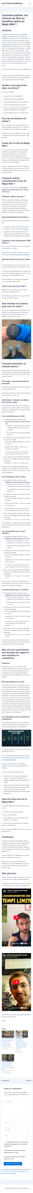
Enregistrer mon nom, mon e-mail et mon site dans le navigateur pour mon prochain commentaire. (16, 1144)
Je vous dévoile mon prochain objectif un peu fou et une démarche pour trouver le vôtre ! (7, 1042)
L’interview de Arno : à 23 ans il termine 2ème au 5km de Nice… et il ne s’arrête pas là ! (8, 1065)
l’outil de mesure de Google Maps (19, 254)
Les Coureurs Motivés (12, 3)
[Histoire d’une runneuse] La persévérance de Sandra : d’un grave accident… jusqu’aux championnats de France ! (21, 1043)
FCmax (26, 229)
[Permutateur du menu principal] (29, 3)
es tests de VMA (7, 44)
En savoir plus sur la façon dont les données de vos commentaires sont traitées (16, 1171)
